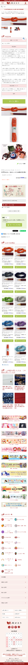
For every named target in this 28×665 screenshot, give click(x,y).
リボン (19, 542)
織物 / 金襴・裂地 (22, 525)
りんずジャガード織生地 (8, 532)
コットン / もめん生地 (9, 519)
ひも (19, 537)
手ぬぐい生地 (7, 548)
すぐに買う (14, 101)
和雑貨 (19, 565)
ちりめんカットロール (9, 542)
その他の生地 (7, 537)
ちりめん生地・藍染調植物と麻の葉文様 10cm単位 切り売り (8, 406)
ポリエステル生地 (22, 531)
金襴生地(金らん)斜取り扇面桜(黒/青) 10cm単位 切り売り (20, 388)
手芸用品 (20, 559)
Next (24, 19)
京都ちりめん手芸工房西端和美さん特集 (9, 571)
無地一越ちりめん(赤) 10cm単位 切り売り (20, 406)
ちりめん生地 (21, 519)
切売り (3, 13)
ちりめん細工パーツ (9, 553)
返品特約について (5, 236)
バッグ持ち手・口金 (9, 559)
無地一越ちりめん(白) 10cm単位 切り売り (8, 388)
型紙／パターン (8, 565)
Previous (4, 19)
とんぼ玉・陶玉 (21, 553)
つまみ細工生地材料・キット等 (8, 525)
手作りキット (21, 548)
